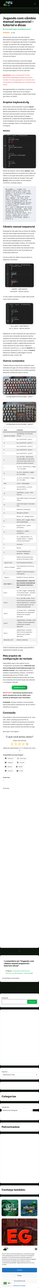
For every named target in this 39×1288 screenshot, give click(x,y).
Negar (19, 1275)
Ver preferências (19, 1281)
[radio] (12, 744)
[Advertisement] (19, 867)
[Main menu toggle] (35, 4)
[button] (36, 1249)
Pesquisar (5, 998)
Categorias (5, 1107)
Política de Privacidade (20, 1285)
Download (19, 687)
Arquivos (4, 1072)
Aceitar (19, 1270)
